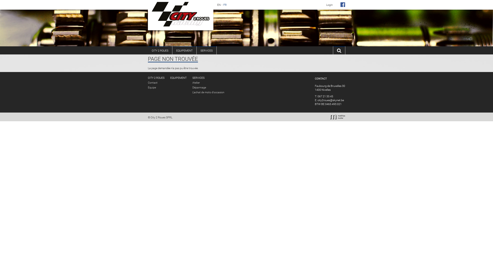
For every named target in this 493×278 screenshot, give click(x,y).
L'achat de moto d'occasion (208, 92)
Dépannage (199, 87)
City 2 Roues (160, 50)
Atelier (196, 82)
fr (225, 4)
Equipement (184, 50)
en (219, 4)
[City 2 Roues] (181, 14)
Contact (153, 82)
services (206, 50)
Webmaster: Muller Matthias (337, 116)
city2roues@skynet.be (331, 100)
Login (329, 4)
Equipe (152, 87)
